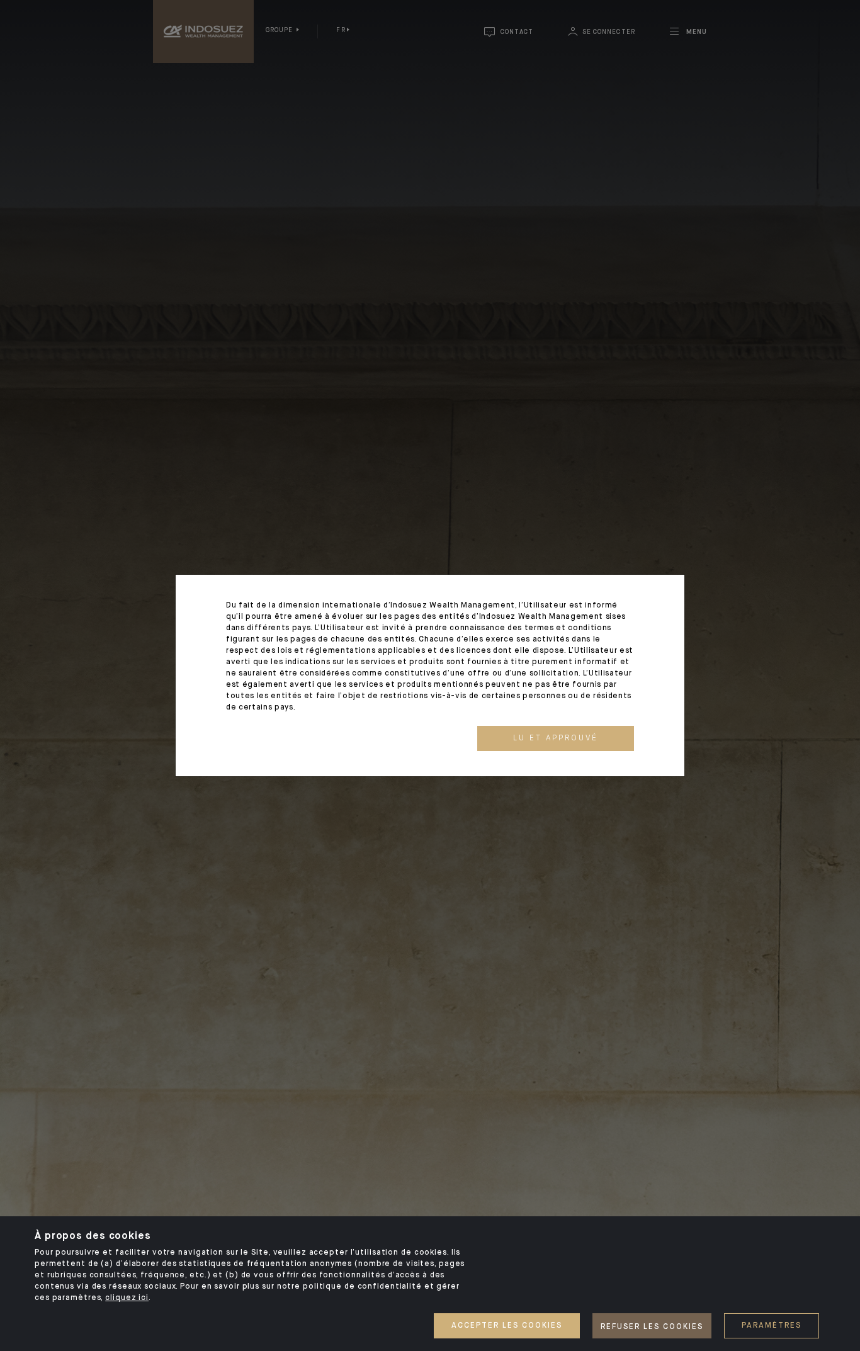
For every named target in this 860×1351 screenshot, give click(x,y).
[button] (555, 738)
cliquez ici (127, 1298)
